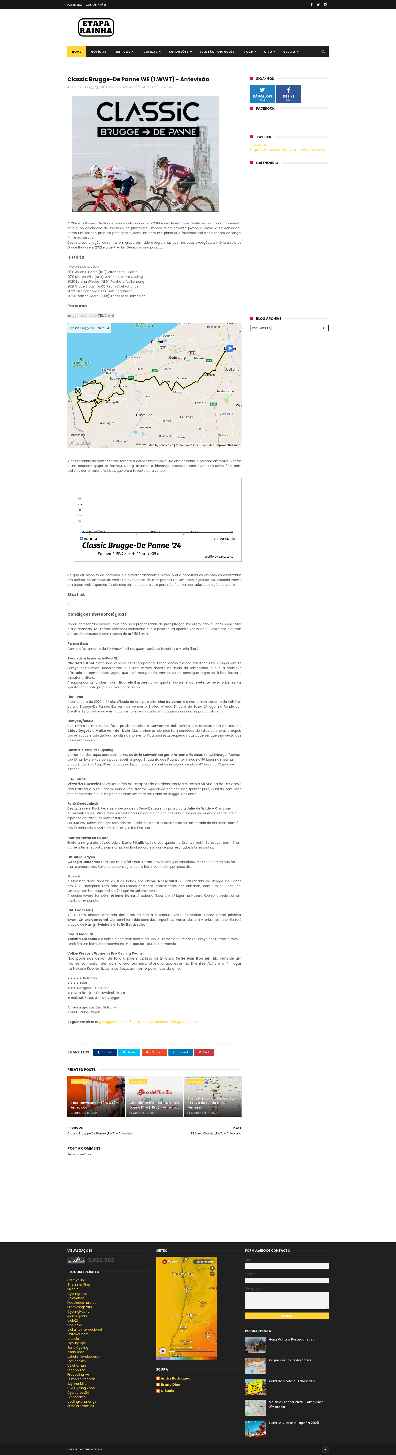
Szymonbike (77, 1383)
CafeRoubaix (77, 1334)
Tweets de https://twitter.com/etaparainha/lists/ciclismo (287, 147)
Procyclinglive (78, 1374)
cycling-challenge (81, 1401)
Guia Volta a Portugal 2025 (292, 1339)
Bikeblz (72, 1289)
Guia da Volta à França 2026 (293, 1381)
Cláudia (167, 1391)
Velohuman (76, 1365)
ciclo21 (72, 1320)
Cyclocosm (76, 1361)
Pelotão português (217, 52)
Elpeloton (74, 1325)
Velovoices (76, 1298)
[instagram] (326, 4)
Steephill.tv (76, 1370)
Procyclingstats (79, 1307)
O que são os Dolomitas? (290, 1360)
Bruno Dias (170, 1385)
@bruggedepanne (113, 1021)
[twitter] (318, 4)
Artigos (123, 52)
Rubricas (149, 52)
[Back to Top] (325, 1449)
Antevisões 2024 (133, 87)
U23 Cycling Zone (81, 1388)
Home (76, 52)
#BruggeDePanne (183, 1021)
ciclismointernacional (84, 1329)
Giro (268, 52)
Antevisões (179, 52)
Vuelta (289, 52)
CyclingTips (76, 1343)
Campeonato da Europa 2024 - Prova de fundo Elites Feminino (212, 1103)
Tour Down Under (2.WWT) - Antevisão (94, 1105)
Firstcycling (76, 1280)
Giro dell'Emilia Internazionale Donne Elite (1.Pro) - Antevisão (154, 1105)
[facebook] (311, 4)
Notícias (99, 52)
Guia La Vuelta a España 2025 (294, 1423)
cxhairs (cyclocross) (83, 1356)
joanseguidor (77, 1316)
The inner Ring (78, 1284)
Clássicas (81, 63)
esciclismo (75, 1352)
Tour (248, 52)
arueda (73, 1338)
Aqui (70, 604)
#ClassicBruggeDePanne (148, 1021)
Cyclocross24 (78, 1392)
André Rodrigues (175, 1379)
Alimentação (96, 5)
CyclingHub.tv (78, 1311)
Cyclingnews (77, 1293)
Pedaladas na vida (81, 1302)
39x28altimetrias (80, 1406)
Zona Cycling (77, 1347)
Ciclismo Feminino (160, 87)
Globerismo (76, 1397)
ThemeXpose (93, 1449)
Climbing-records (81, 1379)
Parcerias (75, 5)
